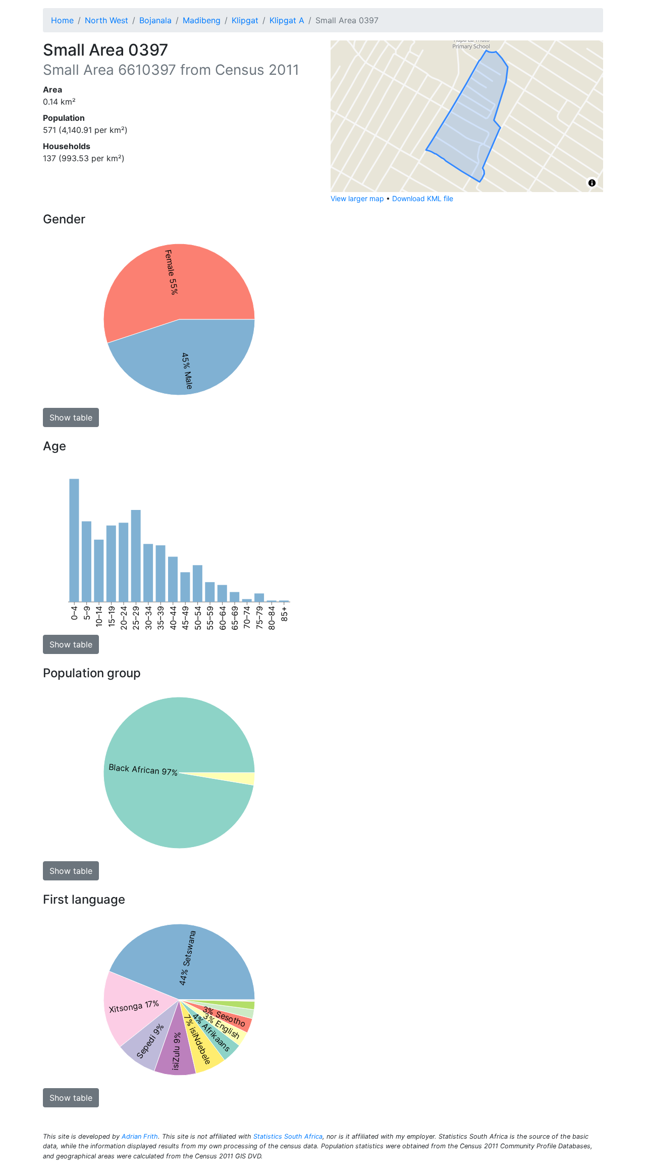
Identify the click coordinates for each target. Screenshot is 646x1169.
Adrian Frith (140, 1136)
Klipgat (245, 20)
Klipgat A (287, 20)
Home (62, 20)
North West (106, 20)
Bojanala (155, 20)
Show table (70, 417)
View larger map (357, 198)
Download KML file (422, 198)
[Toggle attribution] (592, 183)
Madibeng (202, 20)
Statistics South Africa (287, 1136)
